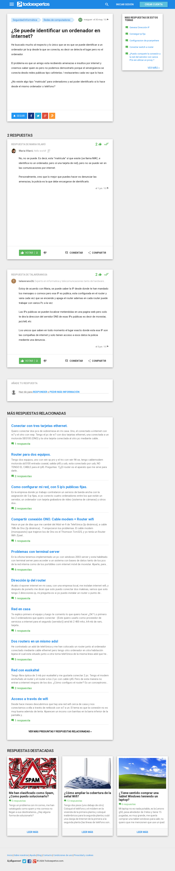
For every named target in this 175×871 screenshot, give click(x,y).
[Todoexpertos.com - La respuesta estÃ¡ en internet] (33, 4)
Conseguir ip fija (137, 34)
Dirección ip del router (28, 580)
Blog (39, 855)
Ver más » (154, 67)
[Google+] (34, 860)
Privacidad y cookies (83, 855)
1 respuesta (22, 443)
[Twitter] (24, 860)
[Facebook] (29, 860)
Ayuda (33, 855)
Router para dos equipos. (31, 454)
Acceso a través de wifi (29, 699)
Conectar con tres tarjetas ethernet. (39, 426)
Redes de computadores (57, 20)
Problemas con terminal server (35, 552)
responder (40, 392)
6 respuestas (23, 569)
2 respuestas (23, 476)
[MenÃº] (11, 4)
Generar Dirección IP (139, 27)
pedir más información (64, 392)
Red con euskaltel (25, 670)
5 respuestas (23, 659)
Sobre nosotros (21, 855)
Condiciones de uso (62, 855)
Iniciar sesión (125, 4)
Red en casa (20, 609)
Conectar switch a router (141, 47)
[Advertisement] (51, 100)
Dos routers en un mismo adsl (34, 641)
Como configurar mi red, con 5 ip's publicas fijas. (49, 487)
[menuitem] (31, 116)
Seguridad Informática (25, 20)
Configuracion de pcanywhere (144, 40)
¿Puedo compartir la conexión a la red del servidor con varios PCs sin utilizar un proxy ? (145, 56)
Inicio (9, 855)
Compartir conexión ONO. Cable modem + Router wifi (52, 519)
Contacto (47, 855)
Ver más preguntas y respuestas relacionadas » (60, 731)
